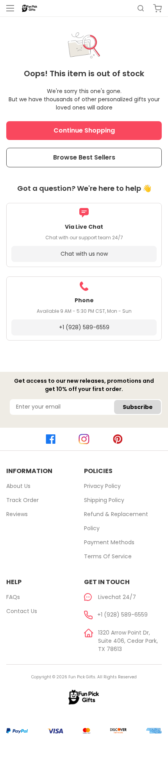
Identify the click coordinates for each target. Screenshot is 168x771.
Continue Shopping (84, 130)
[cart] (157, 8)
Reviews (17, 514)
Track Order (22, 500)
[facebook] (50, 439)
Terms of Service (108, 556)
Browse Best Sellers (84, 157)
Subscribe (138, 407)
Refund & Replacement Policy (116, 521)
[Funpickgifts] (30, 8)
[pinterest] (117, 439)
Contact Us (21, 611)
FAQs (13, 597)
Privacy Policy (102, 486)
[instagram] (84, 439)
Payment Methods (109, 542)
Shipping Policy (104, 500)
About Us (18, 486)
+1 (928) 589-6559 (84, 327)
